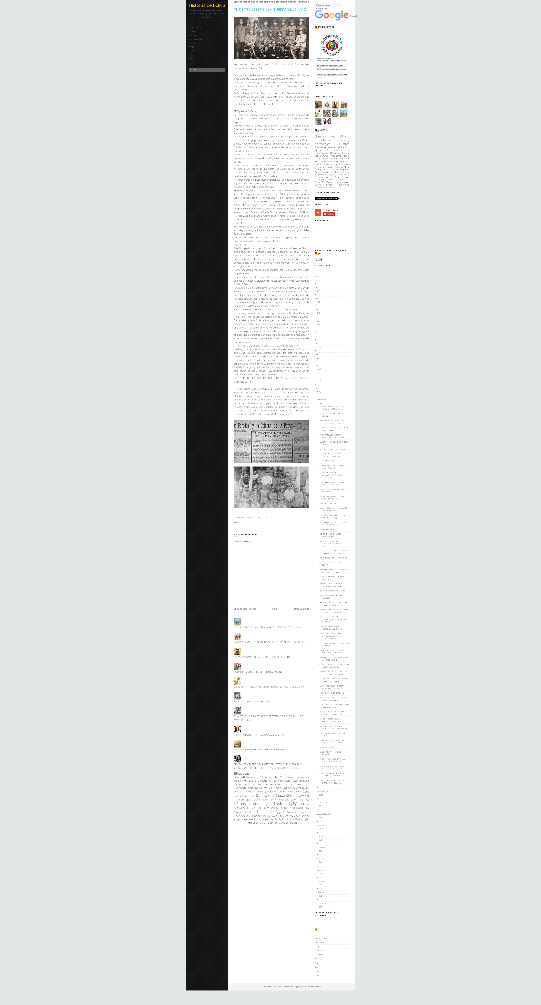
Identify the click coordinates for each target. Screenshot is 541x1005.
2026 (318, 276)
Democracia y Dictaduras (254, 780)
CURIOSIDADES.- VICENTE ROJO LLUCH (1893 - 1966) (333, 466)
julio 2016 (321, 836)
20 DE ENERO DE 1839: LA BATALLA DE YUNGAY (334, 490)
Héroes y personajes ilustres (260, 804)
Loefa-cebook (315, 987)
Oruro (192, 43)
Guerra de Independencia (285, 791)
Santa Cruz (195, 35)
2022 (318, 321)
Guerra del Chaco (248, 517)
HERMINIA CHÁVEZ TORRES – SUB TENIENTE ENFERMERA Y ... (334, 604)
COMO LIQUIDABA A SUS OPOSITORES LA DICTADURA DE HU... (335, 666)
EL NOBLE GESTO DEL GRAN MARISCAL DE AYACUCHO (332, 720)
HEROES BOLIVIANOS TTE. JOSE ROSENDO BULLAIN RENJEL (333, 713)
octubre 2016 (323, 803)
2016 (317, 388)
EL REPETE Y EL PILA (329, 461)
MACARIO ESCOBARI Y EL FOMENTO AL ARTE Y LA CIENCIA (335, 699)
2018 (317, 366)
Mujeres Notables (297, 812)
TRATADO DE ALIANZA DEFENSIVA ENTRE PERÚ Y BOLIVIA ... (334, 781)
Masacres (240, 812)
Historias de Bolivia (207, 5)
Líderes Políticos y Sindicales (286, 807)
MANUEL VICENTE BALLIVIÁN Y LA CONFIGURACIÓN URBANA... (334, 673)
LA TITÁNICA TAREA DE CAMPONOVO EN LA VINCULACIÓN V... (335, 706)
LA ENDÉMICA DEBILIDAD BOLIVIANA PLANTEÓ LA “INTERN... (335, 680)
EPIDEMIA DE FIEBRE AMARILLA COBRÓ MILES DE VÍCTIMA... (333, 760)
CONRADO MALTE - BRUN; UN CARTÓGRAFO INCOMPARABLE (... (335, 727)
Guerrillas (297, 799)
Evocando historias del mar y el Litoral (258, 787)
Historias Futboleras (262, 517)
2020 (318, 343)
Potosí (192, 51)
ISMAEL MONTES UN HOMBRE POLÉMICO (332, 597)
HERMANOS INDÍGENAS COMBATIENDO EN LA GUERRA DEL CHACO (334, 619)
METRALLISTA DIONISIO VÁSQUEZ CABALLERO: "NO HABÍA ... (334, 483)
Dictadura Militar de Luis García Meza (280, 784)
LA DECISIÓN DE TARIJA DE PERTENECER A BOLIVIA (331, 455)
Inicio (274, 609)
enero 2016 (322, 904)
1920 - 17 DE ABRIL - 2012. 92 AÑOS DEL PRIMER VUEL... (334, 509)
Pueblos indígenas (327, 175)
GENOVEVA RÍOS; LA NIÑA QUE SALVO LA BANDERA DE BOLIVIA (269, 686)
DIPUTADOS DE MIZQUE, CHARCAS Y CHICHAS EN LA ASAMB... (335, 523)
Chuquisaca (195, 28)
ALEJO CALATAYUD (328, 529)
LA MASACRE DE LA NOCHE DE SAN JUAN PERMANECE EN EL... (335, 429)
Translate (354, 16)
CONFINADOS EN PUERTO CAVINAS (334, 558)
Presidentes (285, 815)
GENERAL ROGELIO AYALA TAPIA (333, 591)
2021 (317, 332)
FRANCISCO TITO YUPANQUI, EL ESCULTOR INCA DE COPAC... (333, 741)
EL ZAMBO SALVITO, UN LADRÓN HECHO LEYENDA (262, 657)
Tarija (192, 47)
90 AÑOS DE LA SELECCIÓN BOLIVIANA (331, 563)
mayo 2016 (322, 859)
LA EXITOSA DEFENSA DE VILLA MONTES (333, 578)
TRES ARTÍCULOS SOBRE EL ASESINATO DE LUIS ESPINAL (333, 436)
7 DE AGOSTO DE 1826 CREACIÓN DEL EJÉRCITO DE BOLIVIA (267, 627)
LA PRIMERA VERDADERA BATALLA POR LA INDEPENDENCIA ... (334, 552)
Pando (192, 59)
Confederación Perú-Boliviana (296, 777)
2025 (318, 287)
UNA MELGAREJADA (329, 504)
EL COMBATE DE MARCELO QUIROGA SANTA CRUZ (335, 644)
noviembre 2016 (324, 792)
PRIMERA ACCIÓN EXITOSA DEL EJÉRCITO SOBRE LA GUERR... (333, 422)
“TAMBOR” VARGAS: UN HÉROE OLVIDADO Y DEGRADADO (333, 585)
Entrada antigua (300, 609)
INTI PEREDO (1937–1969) (330, 747)
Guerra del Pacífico (338, 147)
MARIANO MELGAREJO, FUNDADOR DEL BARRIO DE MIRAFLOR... (335, 611)
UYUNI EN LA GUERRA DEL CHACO (334, 449)
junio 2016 (322, 848)
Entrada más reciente (245, 609)
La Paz (192, 31)
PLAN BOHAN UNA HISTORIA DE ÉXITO (255, 701)
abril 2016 (321, 870)
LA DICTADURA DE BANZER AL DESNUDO (333, 415)
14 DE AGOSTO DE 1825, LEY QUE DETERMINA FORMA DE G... (333, 767)
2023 (318, 310)
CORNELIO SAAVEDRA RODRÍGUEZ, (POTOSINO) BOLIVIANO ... (334, 774)
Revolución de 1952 (259, 819)
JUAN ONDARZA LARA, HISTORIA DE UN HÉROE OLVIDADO (335, 659)
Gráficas (292, 788)
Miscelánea (264, 812)
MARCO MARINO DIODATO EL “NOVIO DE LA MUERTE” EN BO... (335, 571)
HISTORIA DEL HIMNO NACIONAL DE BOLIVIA (259, 734)
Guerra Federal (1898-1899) (268, 799)
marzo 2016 (322, 881)
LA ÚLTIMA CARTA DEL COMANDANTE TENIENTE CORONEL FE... (332, 475)
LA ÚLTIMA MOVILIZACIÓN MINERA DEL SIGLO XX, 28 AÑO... (335, 443)
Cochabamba (195, 39)
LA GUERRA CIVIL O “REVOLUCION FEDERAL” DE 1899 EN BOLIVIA (270, 642)
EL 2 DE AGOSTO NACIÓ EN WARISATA (331, 753)
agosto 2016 (322, 825)
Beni (191, 55)
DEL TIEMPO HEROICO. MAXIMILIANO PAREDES (260, 749)
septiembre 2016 (324, 814)
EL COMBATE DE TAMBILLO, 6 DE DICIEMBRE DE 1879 (333, 516)
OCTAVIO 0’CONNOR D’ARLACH (333, 693)
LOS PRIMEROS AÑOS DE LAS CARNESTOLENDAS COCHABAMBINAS (332, 636)
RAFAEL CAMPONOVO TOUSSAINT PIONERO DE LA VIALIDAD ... (334, 651)
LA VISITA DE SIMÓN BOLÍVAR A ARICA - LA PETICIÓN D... (333, 408)
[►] (333, 272)
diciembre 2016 (324, 399)
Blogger (293, 823)
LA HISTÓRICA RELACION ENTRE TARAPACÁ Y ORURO (333, 497)
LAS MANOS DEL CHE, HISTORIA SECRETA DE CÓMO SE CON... (333, 687)
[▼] (333, 384)
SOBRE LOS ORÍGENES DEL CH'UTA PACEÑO (258, 672)
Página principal (321, 938)
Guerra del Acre (242, 796)
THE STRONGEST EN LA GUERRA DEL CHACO (335, 734)
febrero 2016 (323, 892)
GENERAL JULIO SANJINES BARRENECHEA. (331, 535)
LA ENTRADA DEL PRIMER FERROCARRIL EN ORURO (332, 628)
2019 (317, 355)
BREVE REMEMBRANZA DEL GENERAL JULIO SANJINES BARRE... (332, 543)
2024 (318, 299)
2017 (317, 377)
